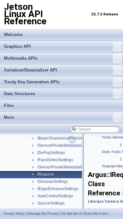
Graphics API (17, 46)
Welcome (13, 34)
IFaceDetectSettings (55, 160)
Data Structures (19, 93)
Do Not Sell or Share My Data (84, 213)
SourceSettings (51, 203)
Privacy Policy (14, 213)
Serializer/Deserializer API (30, 70)
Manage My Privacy (43, 213)
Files (9, 105)
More (9, 117)
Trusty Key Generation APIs (32, 81)
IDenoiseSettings (52, 181)
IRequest (45, 174)
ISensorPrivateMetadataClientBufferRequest (76, 145)
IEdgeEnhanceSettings (57, 188)
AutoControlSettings (55, 196)
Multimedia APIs (20, 58)
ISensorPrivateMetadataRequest (66, 167)
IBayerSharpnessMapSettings (64, 138)
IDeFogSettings (51, 152)
